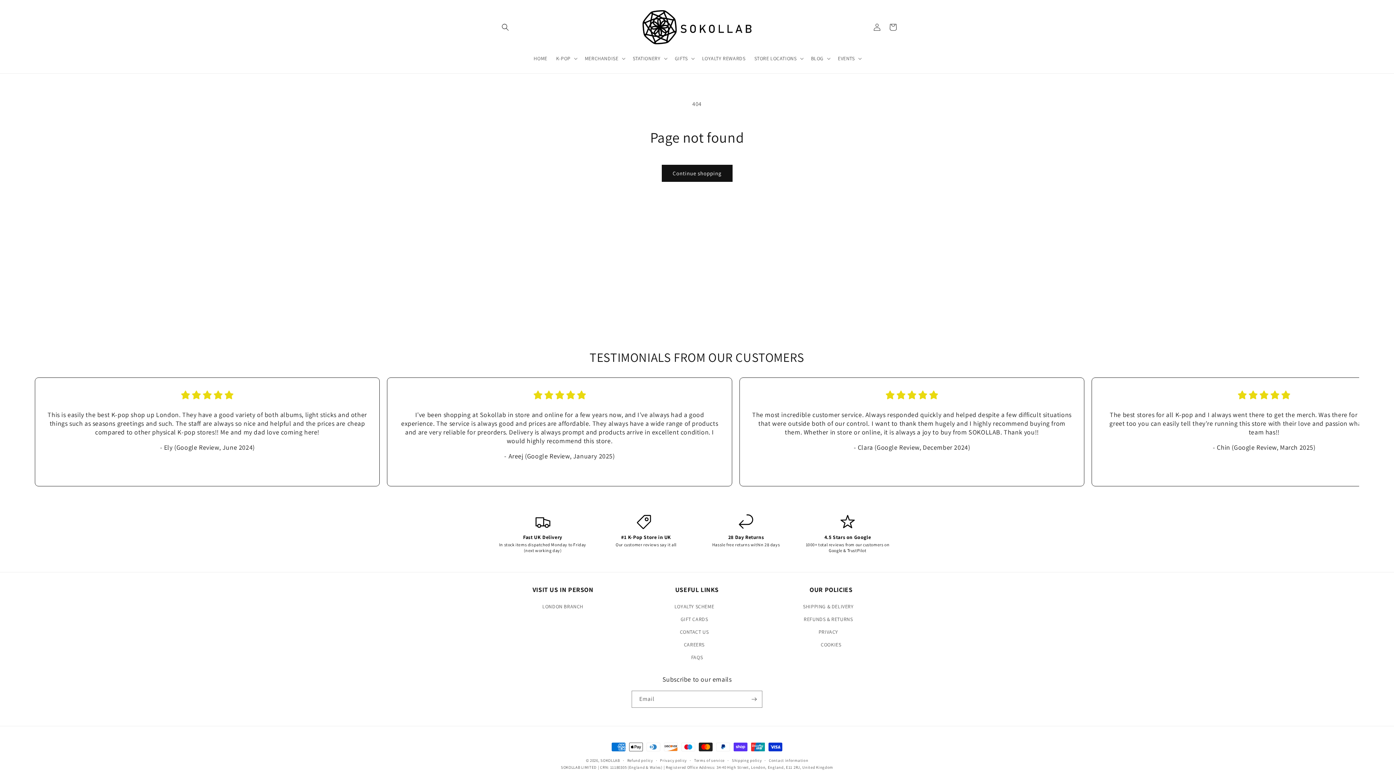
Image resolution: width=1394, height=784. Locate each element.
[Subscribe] (754, 699)
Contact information (788, 760)
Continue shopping (697, 173)
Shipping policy (747, 760)
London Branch (562, 606)
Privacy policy (673, 760)
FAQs (697, 657)
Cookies (831, 644)
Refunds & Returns (828, 619)
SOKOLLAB (610, 760)
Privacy (828, 632)
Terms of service (709, 760)
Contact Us (694, 632)
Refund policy (640, 760)
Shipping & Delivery (828, 606)
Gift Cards (694, 619)
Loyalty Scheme (694, 606)
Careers (694, 644)
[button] (505, 27)
